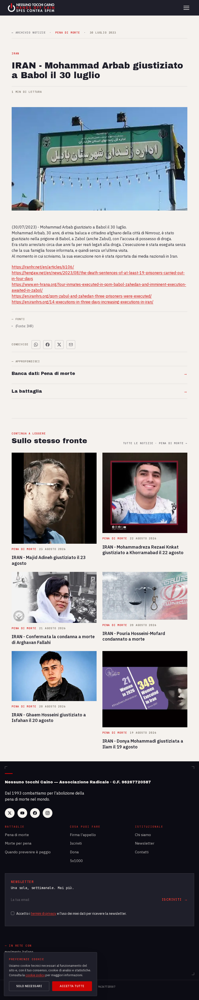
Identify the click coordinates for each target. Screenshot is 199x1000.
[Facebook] (35, 813)
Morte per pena (18, 843)
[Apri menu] (186, 8)
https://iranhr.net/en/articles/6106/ (43, 266)
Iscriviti (76, 843)
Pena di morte (17, 834)
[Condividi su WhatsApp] (36, 344)
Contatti (142, 852)
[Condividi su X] (59, 344)
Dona (74, 852)
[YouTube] (22, 813)
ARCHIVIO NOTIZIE (29, 32)
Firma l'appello (83, 834)
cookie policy (35, 975)
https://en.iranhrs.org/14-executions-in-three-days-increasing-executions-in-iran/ (82, 301)
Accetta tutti (72, 986)
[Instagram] (47, 813)
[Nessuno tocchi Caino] (31, 8)
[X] (10, 813)
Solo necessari (29, 986)
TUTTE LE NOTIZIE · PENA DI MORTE (155, 443)
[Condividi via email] (70, 344)
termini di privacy (43, 913)
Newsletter (144, 843)
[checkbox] (12, 913)
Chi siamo (143, 834)
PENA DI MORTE (67, 32)
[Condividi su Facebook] (47, 344)
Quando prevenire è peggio (28, 852)
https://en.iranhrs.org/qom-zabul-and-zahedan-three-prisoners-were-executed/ (82, 296)
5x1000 (76, 860)
